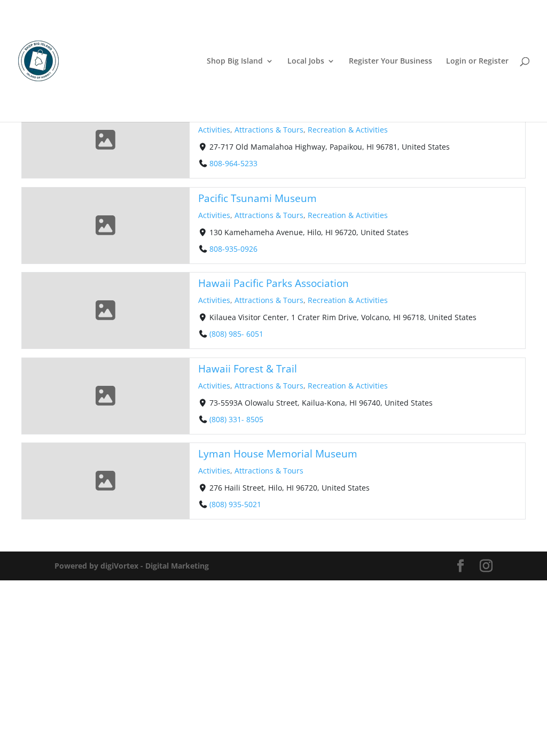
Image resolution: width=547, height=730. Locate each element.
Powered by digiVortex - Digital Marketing (131, 566)
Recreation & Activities (348, 130)
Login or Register (477, 61)
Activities (214, 130)
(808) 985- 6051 (236, 334)
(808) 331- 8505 (236, 419)
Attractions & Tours (269, 130)
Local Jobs (305, 61)
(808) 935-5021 (235, 504)
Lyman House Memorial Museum (277, 453)
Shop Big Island (235, 61)
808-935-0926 (233, 248)
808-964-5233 (233, 163)
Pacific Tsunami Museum (257, 198)
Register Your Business (390, 61)
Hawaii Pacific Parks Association (273, 283)
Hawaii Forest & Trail (247, 368)
